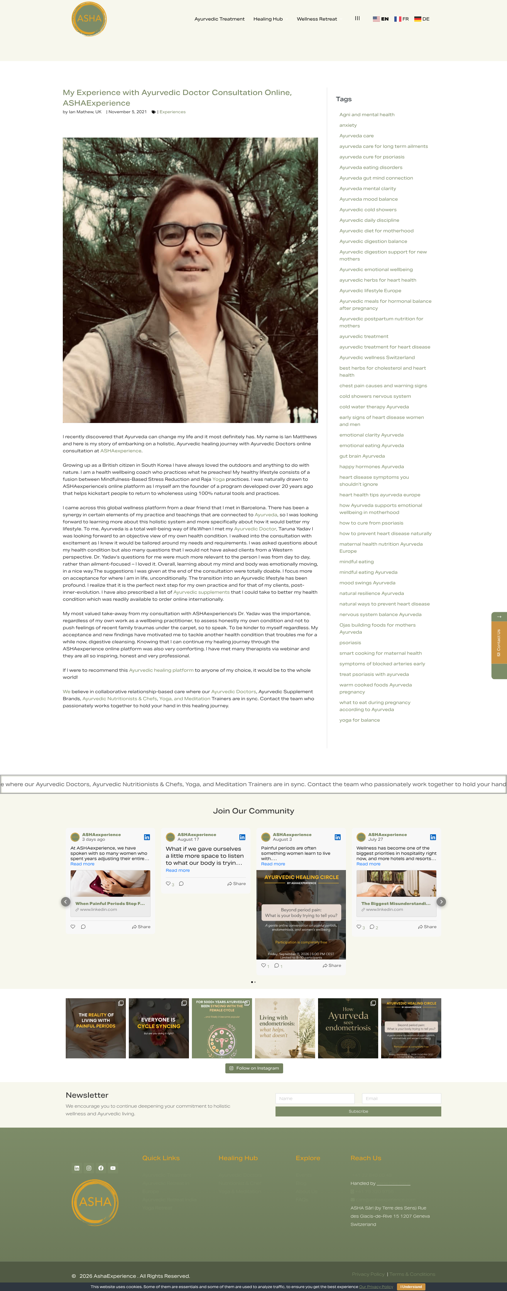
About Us (306, 1191)
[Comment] (81, 926)
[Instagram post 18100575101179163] (222, 1028)
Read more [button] (82, 864)
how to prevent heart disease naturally (385, 533)
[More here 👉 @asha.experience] (348, 1028)
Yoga (218, 479)
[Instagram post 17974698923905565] (285, 1028)
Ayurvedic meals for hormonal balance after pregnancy (385, 304)
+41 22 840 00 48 (371, 1175)
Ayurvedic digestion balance (373, 241)
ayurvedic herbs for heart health (377, 280)
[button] (65, 901)
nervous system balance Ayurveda (380, 614)
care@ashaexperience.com (385, 1199)
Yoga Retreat (157, 1208)
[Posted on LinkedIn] (147, 837)
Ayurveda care (356, 135)
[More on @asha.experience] (159, 1028)
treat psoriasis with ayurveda (374, 674)
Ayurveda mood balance (368, 199)
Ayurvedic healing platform (161, 670)
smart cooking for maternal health (380, 653)
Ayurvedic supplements (201, 592)
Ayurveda (266, 514)
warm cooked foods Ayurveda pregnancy (375, 688)
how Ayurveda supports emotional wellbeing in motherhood (380, 508)
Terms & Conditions (412, 1274)
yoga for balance (359, 720)
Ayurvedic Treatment (166, 1175)
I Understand (411, 1287)
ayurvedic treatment (363, 336)
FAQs (302, 1199)
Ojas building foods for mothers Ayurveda (377, 628)
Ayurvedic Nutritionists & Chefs (119, 698)
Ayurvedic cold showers (368, 209)
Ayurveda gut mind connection (376, 178)
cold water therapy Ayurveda (374, 407)
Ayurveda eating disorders (371, 167)
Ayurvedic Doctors (233, 691)
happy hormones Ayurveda (371, 466)
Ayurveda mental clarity (367, 188)
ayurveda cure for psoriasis (372, 157)
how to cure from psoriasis (371, 523)
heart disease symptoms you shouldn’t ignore (374, 480)
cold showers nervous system (375, 396)
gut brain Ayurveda (362, 456)
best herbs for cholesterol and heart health (382, 371)
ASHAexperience (120, 451)
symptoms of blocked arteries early (382, 663)
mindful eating (356, 561)
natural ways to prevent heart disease (384, 604)
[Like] (73, 926)
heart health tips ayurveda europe (379, 495)
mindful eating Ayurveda (368, 572)
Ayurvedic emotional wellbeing (376, 269)
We (66, 691)
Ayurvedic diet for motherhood (376, 231)
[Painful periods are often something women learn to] (411, 1028)
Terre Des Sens (393, 1183)
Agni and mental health (367, 114)
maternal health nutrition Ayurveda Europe (381, 547)
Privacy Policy (368, 1274)
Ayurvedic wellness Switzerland (377, 357)
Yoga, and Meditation (185, 698)
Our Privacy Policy (376, 1287)
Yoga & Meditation (240, 1191)
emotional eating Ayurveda (371, 445)
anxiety (348, 125)
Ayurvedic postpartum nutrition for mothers (381, 322)
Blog (301, 1183)
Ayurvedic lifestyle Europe (370, 290)
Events (304, 1175)
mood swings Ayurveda (367, 583)
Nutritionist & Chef (240, 1183)
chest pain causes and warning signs (383, 385)
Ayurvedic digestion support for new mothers (383, 255)
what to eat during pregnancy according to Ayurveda (374, 706)
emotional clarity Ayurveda (371, 435)
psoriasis (350, 642)
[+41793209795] (499, 671)
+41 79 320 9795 (374, 1191)
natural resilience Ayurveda (371, 593)
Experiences (173, 111)
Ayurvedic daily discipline (369, 220)
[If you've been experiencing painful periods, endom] (96, 1028)
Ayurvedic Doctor (255, 529)
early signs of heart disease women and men (381, 420)
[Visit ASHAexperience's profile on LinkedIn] (75, 837)
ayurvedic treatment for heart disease (384, 347)
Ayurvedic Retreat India (169, 1199)
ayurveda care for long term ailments (383, 146)
